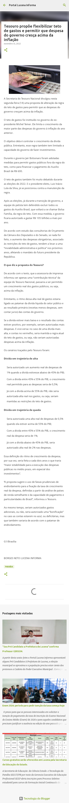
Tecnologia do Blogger (36, 798)
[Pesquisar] (64, 5)
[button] (6, 50)
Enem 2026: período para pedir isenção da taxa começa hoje (33, 705)
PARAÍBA (9, 567)
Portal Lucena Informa (22, 5)
